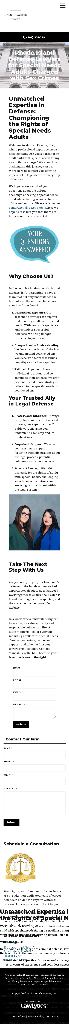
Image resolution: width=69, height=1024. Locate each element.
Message (20, 704)
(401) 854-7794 (36, 37)
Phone (18, 680)
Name (17, 668)
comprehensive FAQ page (26, 207)
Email (18, 692)
